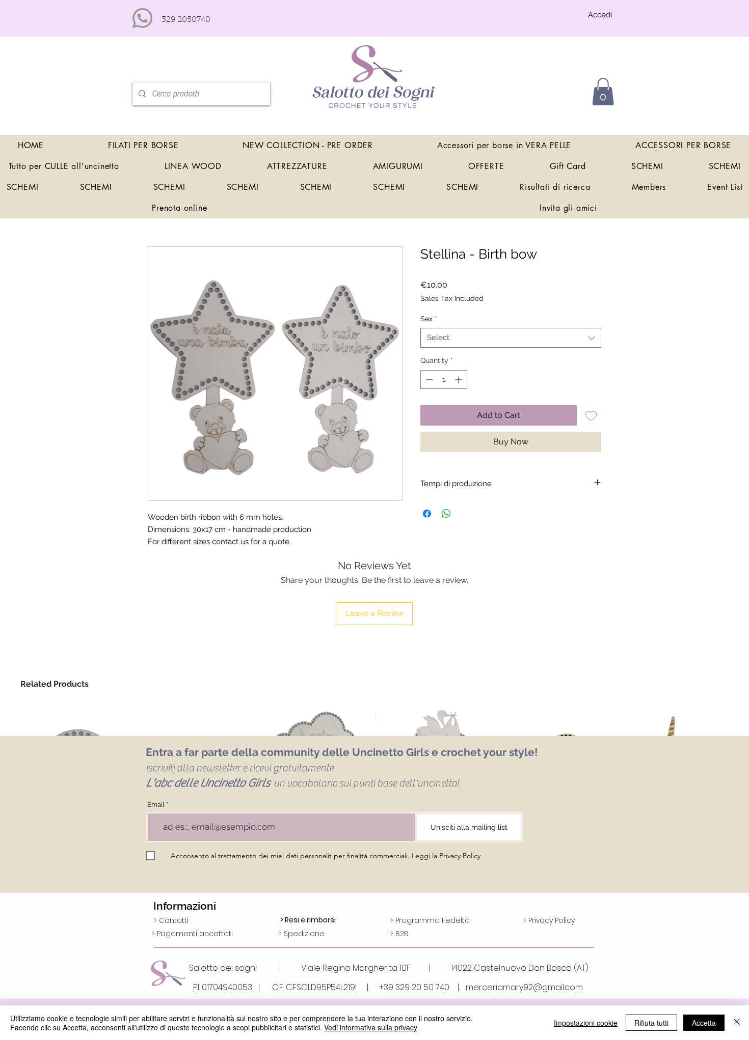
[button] (603, 91)
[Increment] (459, 379)
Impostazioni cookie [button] (586, 1023)
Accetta (704, 1023)
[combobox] (510, 338)
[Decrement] (428, 379)
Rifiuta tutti (651, 1023)
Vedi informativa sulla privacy (370, 1027)
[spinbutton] (444, 379)
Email (156, 804)
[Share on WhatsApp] (446, 514)
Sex (428, 319)
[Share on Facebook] (427, 514)
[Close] (737, 1023)
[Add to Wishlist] (591, 415)
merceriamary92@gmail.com (524, 987)
